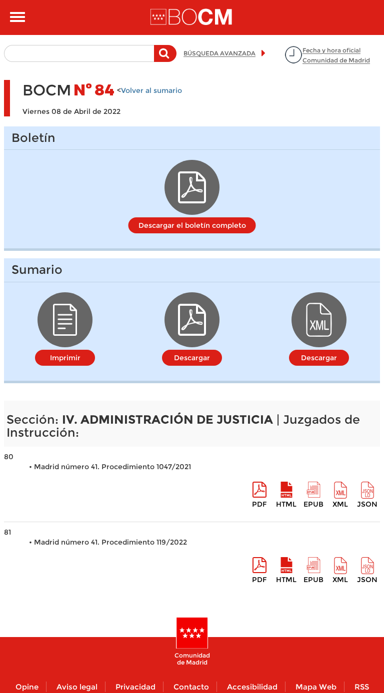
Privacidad (136, 687)
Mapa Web (316, 687)
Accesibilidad (252, 687)
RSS (361, 687)
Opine (27, 687)
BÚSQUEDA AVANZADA (220, 53)
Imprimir (65, 357)
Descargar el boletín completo (192, 225)
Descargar (192, 357)
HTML (286, 504)
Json (367, 504)
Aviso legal (77, 687)
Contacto (191, 687)
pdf (259, 504)
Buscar (165, 58)
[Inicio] (192, 17)
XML (340, 504)
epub (314, 504)
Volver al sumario (151, 90)
